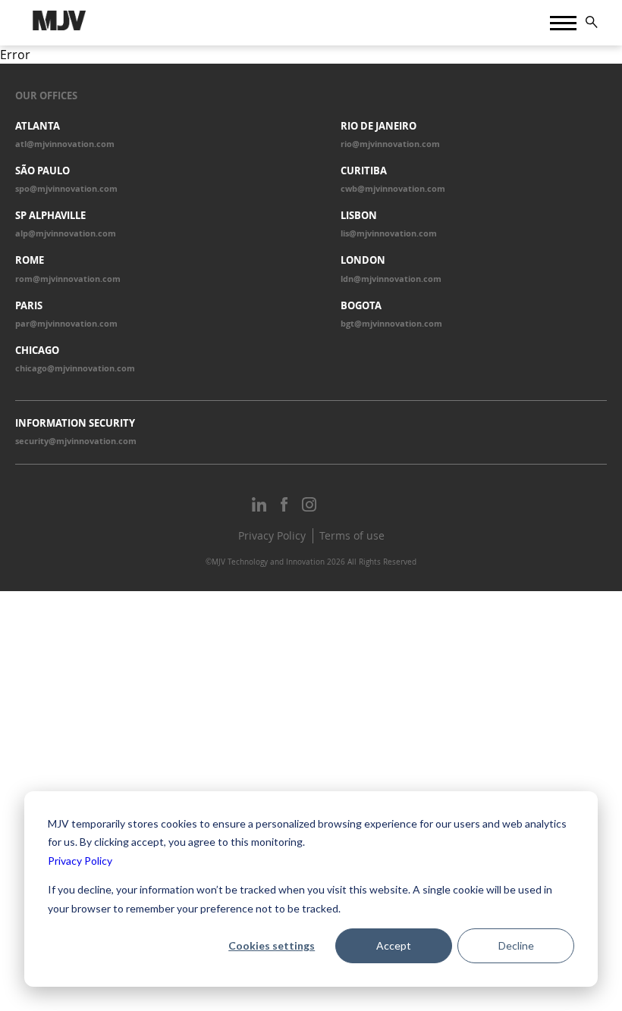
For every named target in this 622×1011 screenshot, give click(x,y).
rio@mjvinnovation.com (390, 144)
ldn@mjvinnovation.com (391, 279)
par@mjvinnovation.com (66, 324)
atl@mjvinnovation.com (65, 144)
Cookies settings (271, 945)
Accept (393, 945)
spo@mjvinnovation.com (66, 189)
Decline (516, 945)
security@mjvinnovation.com (76, 441)
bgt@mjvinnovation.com (391, 324)
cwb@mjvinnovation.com (393, 189)
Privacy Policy (80, 860)
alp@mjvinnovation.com (65, 233)
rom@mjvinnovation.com (68, 279)
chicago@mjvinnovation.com (75, 368)
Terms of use (352, 535)
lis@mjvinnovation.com (389, 233)
